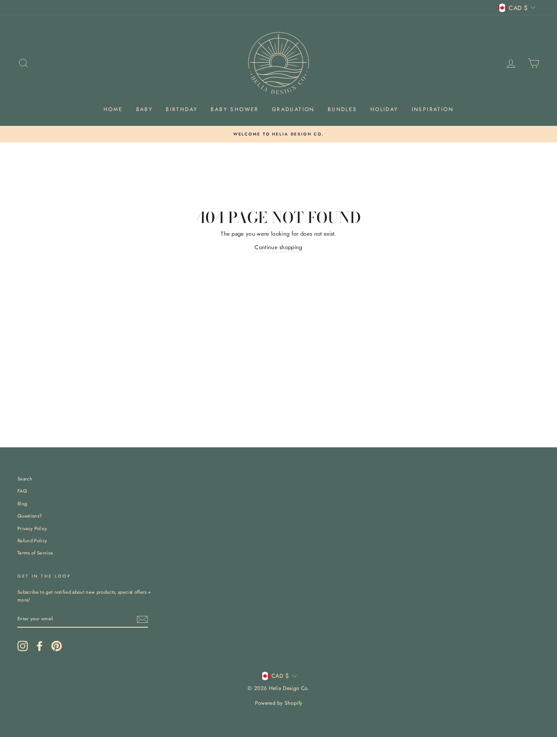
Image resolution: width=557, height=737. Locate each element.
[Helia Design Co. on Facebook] (39, 646)
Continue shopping (278, 247)
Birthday (182, 109)
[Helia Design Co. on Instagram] (22, 646)
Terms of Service (35, 552)
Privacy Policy (32, 528)
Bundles (342, 109)
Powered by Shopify (278, 703)
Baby (144, 109)
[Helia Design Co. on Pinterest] (56, 646)
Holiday (384, 109)
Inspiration (432, 109)
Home (113, 109)
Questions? (29, 515)
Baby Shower (234, 109)
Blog (22, 503)
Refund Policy (32, 540)
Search (24, 478)
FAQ (22, 490)
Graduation (293, 109)
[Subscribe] (142, 619)
